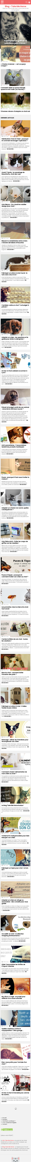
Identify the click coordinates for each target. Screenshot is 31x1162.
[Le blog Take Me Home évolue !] (15, 795)
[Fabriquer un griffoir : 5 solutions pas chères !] (15, 30)
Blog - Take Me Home (15, 6)
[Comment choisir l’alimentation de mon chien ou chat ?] (15, 761)
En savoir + (10, 149)
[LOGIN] (29, 2)
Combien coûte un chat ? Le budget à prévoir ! (15, 306)
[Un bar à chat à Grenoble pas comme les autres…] (15, 1082)
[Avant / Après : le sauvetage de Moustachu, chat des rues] (15, 162)
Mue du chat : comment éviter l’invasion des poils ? (12, 673)
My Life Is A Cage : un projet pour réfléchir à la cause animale (13, 997)
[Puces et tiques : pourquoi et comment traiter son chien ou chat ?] (15, 564)
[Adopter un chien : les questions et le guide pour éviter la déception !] (15, 327)
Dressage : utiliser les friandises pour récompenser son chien (15, 741)
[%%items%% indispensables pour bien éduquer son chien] (15, 825)
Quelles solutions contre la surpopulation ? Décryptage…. (13, 1029)
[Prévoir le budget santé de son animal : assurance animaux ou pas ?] (15, 397)
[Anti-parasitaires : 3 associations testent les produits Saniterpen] (15, 435)
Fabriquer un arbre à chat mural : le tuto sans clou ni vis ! (14, 274)
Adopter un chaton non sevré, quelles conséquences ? (15, 509)
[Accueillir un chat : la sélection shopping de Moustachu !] (15, 923)
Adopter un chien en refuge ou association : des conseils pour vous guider (15, 902)
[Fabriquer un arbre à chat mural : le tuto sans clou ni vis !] (15, 262)
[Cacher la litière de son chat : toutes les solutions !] (15, 628)
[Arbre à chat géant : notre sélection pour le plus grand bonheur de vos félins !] (15, 1146)
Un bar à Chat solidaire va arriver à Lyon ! (14, 372)
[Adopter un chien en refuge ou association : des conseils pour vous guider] (15, 889)
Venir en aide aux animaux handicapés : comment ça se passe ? (15, 1126)
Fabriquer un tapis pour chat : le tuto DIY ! (15, 869)
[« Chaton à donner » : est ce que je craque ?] (15, 54)
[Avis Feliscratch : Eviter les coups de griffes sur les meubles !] (15, 531)
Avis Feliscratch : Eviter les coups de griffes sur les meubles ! (15, 542)
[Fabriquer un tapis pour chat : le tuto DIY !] (15, 857)
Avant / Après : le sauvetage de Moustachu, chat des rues (13, 173)
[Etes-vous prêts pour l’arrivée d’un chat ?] (15, 1052)
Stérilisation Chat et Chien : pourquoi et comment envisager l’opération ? (15, 140)
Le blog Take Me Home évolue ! (13, 805)
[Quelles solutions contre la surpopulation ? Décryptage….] (15, 1018)
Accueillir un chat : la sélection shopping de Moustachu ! (13, 935)
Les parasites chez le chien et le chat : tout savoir (15, 608)
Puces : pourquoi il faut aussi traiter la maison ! (15, 478)
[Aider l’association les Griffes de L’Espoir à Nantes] (15, 954)
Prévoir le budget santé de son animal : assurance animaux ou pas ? (15, 408)
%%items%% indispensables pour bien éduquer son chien (15, 837)
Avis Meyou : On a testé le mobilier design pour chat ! (14, 205)
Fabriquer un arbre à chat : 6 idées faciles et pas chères (14, 707)
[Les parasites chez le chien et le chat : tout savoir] (15, 596)
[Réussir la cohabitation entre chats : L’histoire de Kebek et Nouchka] (15, 230)
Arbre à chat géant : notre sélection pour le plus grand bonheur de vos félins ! (14, 1159)
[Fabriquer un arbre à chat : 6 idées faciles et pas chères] (15, 695)
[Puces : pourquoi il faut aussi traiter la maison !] (15, 467)
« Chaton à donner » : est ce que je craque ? (13, 65)
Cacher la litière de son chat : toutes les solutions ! (15, 640)
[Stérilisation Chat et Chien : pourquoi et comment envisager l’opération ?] (15, 128)
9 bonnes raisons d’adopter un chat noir (15, 111)
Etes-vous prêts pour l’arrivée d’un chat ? (14, 1063)
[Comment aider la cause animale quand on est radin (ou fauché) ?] (15, 77)
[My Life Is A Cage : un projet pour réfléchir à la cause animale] (15, 986)
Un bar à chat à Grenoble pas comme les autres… (15, 1094)
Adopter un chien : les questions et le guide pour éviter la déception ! (15, 338)
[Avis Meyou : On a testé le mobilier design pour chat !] (15, 194)
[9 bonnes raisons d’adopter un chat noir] (15, 101)
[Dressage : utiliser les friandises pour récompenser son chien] (15, 729)
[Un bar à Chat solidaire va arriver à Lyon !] (15, 360)
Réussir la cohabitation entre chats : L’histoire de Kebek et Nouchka (15, 242)
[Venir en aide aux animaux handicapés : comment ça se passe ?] (15, 1114)
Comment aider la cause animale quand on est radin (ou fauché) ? (13, 88)
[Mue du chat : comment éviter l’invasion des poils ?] (15, 662)
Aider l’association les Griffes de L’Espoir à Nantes (13, 965)
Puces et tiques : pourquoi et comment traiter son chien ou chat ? (15, 576)
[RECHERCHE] (27, 2)
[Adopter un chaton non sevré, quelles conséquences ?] (15, 497)
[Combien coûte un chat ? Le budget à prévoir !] (15, 294)
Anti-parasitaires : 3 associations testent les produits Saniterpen (14, 446)
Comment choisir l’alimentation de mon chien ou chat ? (14, 773)
